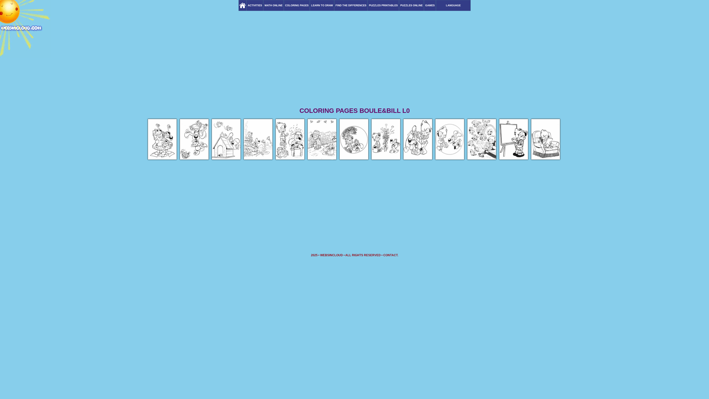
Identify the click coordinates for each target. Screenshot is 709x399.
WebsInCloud (331, 255)
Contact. (390, 255)
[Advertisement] (354, 77)
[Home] (242, 5)
